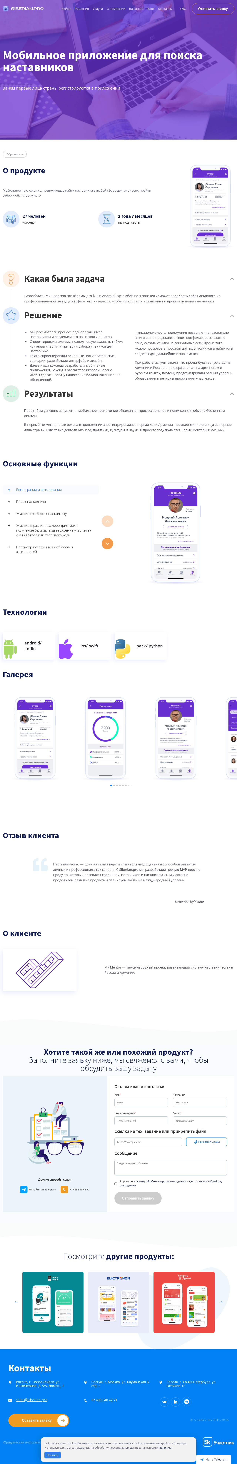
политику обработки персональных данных (160, 1181)
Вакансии (136, 8)
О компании (116, 8)
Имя (117, 1095)
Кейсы (66, 8)
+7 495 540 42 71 (104, 1400)
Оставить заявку (213, 9)
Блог (150, 8)
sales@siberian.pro (31, 1399)
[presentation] (16, 1302)
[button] (107, 543)
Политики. (166, 1447)
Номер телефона (125, 1113)
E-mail (177, 1113)
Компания (179, 1095)
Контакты (165, 8)
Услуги (98, 8)
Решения (82, 8)
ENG (183, 8)
